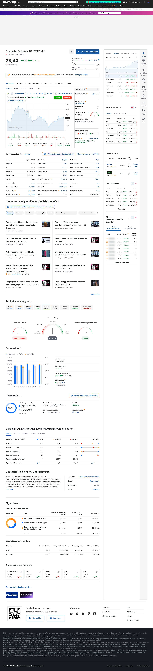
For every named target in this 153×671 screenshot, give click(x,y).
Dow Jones (109, 86)
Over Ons (106, 607)
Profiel (16, 88)
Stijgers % (117, 113)
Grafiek (20, 83)
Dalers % (125, 113)
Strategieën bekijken (81, 75)
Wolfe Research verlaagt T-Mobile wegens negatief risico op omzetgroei (21, 253)
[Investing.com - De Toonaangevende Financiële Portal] (11, 2)
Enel (84, 571)
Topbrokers (111, 153)
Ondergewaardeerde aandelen (115, 9)
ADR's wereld (53, 9)
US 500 (108, 82)
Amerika (72, 9)
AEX (107, 76)
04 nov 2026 (63, 183)
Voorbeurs (37, 9)
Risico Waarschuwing (143, 666)
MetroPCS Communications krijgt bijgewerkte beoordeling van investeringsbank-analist (19, 268)
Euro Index (109, 96)
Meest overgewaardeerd (130, 227)
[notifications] (144, 2)
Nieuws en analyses (33, 83)
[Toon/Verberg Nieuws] (56, 93)
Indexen (116, 53)
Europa (79, 9)
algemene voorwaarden (114, 666)
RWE (27, 571)
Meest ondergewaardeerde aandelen (114, 219)
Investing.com (10, 258)
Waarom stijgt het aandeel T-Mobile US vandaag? (71, 239)
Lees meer (9, 489)
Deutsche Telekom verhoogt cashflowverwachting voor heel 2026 (70, 223)
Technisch (59, 83)
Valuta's (108, 53)
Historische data (34, 88)
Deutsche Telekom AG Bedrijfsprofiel (28, 471)
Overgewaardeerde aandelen (134, 9)
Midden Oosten (87, 9)
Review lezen (136, 165)
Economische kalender (85, 6)
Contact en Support (109, 616)
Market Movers (112, 108)
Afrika (102, 9)
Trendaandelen (112, 183)
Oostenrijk (95, 489)
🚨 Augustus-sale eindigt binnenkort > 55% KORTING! (104, 2)
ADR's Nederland (63, 9)
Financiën (48, 83)
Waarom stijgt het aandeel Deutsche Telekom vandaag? (70, 266)
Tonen (41, 463)
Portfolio (129, 616)
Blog (128, 607)
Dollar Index (110, 92)
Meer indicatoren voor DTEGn (88, 154)
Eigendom (24, 88)
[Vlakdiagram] (12, 93)
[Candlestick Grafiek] (8, 93)
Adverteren (107, 612)
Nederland (29, 9)
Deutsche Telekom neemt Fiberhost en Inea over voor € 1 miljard (21, 239)
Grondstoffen (125, 53)
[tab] (10, 307)
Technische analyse (17, 301)
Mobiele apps (131, 612)
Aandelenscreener (100, 6)
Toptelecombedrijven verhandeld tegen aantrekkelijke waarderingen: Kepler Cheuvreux (22, 225)
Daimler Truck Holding (14, 571)
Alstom (47, 571)
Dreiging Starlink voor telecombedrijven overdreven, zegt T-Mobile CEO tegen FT (22, 283)
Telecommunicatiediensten (89, 477)
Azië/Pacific (96, 9)
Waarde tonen (93, 60)
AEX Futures (110, 79)
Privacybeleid (129, 666)
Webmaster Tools (133, 620)
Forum (68, 83)
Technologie (94, 481)
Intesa (66, 571)
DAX (107, 89)
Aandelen (7, 9)
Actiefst (108, 113)
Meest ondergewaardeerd (113, 227)
